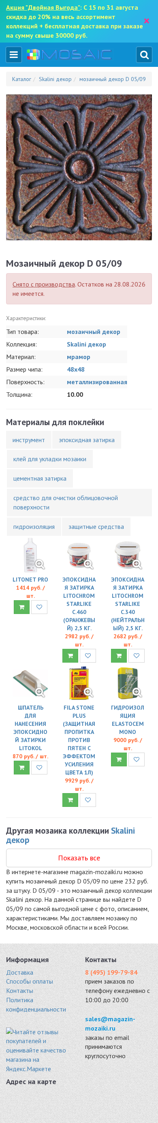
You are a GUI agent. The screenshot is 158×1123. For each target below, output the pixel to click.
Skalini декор (86, 344)
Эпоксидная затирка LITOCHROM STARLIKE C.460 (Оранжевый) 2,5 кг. (79, 604)
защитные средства (96, 526)
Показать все (79, 857)
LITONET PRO (30, 579)
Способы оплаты (29, 981)
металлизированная (97, 382)
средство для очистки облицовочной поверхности (65, 502)
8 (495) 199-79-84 (111, 972)
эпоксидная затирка (87, 440)
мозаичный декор (93, 331)
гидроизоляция (34, 526)
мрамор (78, 357)
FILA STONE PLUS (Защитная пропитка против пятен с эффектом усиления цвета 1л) (79, 740)
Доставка (19, 972)
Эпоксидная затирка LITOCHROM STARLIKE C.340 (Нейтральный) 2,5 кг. (128, 604)
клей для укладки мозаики (49, 459)
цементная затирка (39, 478)
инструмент (29, 440)
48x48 (76, 369)
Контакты (19, 990)
